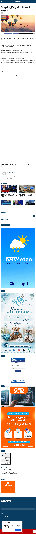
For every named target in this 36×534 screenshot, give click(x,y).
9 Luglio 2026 (21, 196)
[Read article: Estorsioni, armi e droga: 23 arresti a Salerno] (30, 202)
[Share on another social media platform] (34, 33)
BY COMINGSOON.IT (18, 382)
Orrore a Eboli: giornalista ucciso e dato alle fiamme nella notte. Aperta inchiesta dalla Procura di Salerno (9, 195)
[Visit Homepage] (18, 1)
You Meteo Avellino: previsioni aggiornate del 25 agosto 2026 (9, 472)
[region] (12, 526)
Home (2, 4)
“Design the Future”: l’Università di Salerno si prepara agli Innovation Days (5, 206)
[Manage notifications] (2, 532)
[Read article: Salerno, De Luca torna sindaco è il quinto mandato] (18, 202)
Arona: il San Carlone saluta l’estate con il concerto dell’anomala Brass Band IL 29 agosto (12, 474)
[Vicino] (21, 521)
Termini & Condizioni (4, 516)
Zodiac (9, 464)
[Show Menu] (1, 1)
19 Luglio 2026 (3, 197)
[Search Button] (34, 1)
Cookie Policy (3, 519)
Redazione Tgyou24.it (11, 172)
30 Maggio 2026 (4, 208)
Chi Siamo (2, 513)
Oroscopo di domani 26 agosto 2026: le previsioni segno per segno (9, 469)
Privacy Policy (3, 517)
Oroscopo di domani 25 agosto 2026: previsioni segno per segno (9, 473)
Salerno (5, 4)
